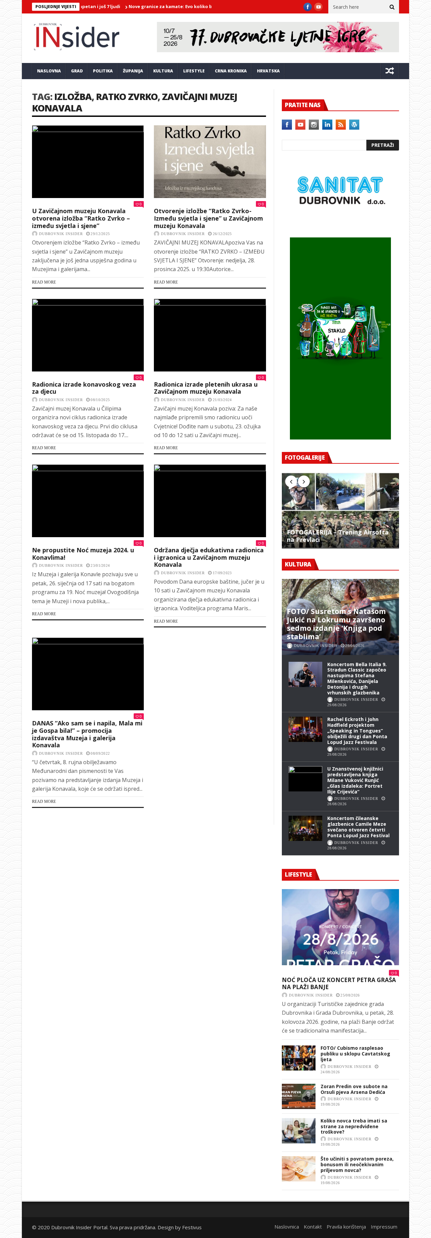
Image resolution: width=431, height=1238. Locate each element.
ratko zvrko (127, 96)
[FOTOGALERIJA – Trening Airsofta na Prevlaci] (340, 510)
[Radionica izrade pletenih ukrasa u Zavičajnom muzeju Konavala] (210, 335)
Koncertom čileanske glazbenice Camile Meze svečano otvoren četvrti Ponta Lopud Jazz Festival (358, 826)
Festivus (192, 1227)
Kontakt (313, 1226)
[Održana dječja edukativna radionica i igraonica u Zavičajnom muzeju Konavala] (210, 500)
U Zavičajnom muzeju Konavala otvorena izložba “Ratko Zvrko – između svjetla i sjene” (81, 218)
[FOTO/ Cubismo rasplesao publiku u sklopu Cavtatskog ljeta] (299, 1058)
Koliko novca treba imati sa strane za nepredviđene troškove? (354, 1126)
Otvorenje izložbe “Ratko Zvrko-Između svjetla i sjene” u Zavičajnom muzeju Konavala (208, 218)
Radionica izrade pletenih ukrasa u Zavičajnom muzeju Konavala (206, 388)
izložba (73, 96)
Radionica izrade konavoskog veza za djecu (84, 388)
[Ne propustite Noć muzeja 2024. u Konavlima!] (88, 500)
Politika (103, 71)
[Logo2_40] (340, 223)
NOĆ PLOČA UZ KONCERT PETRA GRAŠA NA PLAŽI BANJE (339, 983)
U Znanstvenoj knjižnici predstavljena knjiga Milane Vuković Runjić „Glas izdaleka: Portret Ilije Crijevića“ (355, 779)
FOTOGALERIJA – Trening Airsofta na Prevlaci (338, 536)
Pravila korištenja (346, 1226)
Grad (77, 71)
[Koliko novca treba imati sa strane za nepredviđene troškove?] (299, 1130)
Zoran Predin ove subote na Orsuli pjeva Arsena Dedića (354, 1089)
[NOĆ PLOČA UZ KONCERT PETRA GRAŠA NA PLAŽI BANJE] (340, 927)
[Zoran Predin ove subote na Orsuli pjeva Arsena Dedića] (299, 1096)
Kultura (163, 71)
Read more (44, 282)
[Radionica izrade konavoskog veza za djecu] (88, 335)
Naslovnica (286, 1226)
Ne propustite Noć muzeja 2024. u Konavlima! (83, 553)
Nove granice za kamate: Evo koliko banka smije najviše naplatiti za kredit (186, 6)
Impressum (384, 1226)
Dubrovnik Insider (61, 234)
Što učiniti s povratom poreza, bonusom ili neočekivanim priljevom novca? (357, 1164)
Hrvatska (268, 71)
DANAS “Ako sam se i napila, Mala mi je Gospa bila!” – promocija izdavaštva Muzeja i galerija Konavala (87, 734)
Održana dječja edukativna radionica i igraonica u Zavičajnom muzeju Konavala (209, 557)
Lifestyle (194, 71)
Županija (133, 71)
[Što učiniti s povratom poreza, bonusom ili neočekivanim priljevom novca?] (299, 1168)
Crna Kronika (231, 71)
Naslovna (49, 71)
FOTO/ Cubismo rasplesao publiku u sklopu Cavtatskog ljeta (355, 1054)
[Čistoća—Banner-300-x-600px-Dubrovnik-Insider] (340, 437)
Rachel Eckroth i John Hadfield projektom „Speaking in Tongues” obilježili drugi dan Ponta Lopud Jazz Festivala (357, 730)
